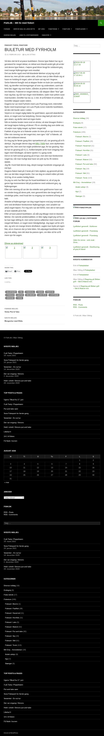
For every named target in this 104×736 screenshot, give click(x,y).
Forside (7, 29)
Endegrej (76, 123)
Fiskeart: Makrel (81, 159)
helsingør (31, 295)
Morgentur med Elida (14, 319)
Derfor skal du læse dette (24, 29)
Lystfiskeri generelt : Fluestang (85, 231)
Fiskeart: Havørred (83, 146)
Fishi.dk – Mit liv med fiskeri (19, 23)
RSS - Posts (78, 305)
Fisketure (66, 29)
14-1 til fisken (9, 436)
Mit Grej (41, 29)
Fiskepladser (80, 29)
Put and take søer (11, 409)
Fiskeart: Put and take (84, 164)
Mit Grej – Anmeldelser (82, 182)
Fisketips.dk (85, 208)
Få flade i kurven (10, 441)
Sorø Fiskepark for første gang (16, 360)
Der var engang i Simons (14, 374)
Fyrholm (10, 295)
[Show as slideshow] (14, 243)
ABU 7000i (40, 144)
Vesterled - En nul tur (12, 418)
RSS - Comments (80, 307)
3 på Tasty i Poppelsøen (13, 353)
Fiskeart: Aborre (81, 137)
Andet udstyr (80, 187)
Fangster (45, 35)
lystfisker (54, 295)
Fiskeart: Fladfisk (82, 141)
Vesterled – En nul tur (12, 367)
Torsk (19, 298)
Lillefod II (7, 432)
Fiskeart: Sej (80, 169)
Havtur (20, 295)
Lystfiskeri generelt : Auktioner (85, 226)
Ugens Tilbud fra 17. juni (13, 400)
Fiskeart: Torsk (11, 45)
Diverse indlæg (10, 35)
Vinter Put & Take (12, 310)
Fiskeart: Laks (81, 155)
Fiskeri (40, 292)
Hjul (77, 192)
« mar (6, 482)
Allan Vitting (29, 54)
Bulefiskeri (11, 292)
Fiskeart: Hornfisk (82, 150)
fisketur (50, 292)
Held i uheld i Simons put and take (17, 381)
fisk (21, 292)
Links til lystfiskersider (28, 35)
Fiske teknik (78, 127)
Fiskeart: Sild (80, 173)
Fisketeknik (52, 29)
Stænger (78, 196)
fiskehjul (30, 292)
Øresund (10, 298)
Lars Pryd (42, 295)
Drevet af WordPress (11, 733)
